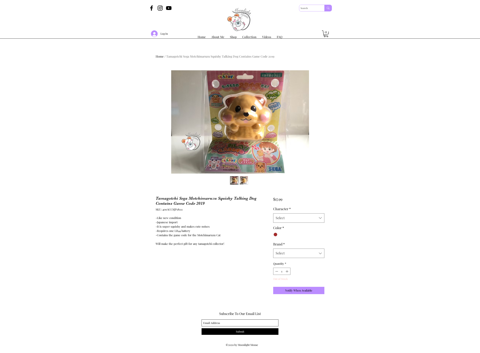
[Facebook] (151, 8)
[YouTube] (168, 8)
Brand (279, 244)
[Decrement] (276, 271)
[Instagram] (160, 8)
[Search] (328, 8)
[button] (326, 33)
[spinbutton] (282, 271)
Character (282, 209)
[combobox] (298, 218)
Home (160, 56)
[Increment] (287, 271)
